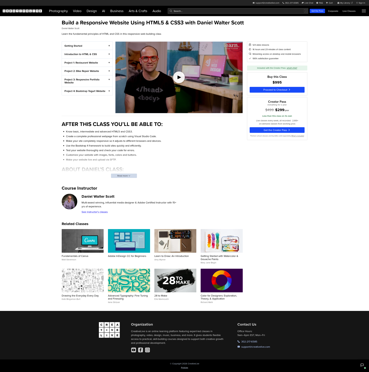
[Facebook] (140, 350)
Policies (184, 367)
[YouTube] (133, 350)
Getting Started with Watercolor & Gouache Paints (219, 257)
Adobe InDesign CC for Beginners (127, 256)
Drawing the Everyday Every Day (80, 295)
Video (77, 11)
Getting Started (73, 46)
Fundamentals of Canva (75, 256)
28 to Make (160, 295)
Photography (58, 11)
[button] (362, 365)
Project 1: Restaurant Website (81, 62)
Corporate (333, 11)
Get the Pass (317, 10)
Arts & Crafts (138, 11)
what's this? (292, 67)
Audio (157, 11)
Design (92, 11)
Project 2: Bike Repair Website (81, 71)
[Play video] (179, 77)
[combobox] (238, 11)
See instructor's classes (95, 212)
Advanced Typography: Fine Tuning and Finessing (128, 297)
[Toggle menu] (363, 11)
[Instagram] (147, 350)
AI (103, 11)
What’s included (297, 136)
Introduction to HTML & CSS (80, 54)
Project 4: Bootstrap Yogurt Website (84, 91)
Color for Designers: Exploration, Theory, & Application (219, 297)
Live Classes (349, 11)
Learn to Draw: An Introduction (171, 256)
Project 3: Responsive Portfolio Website (81, 81)
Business (117, 11)
